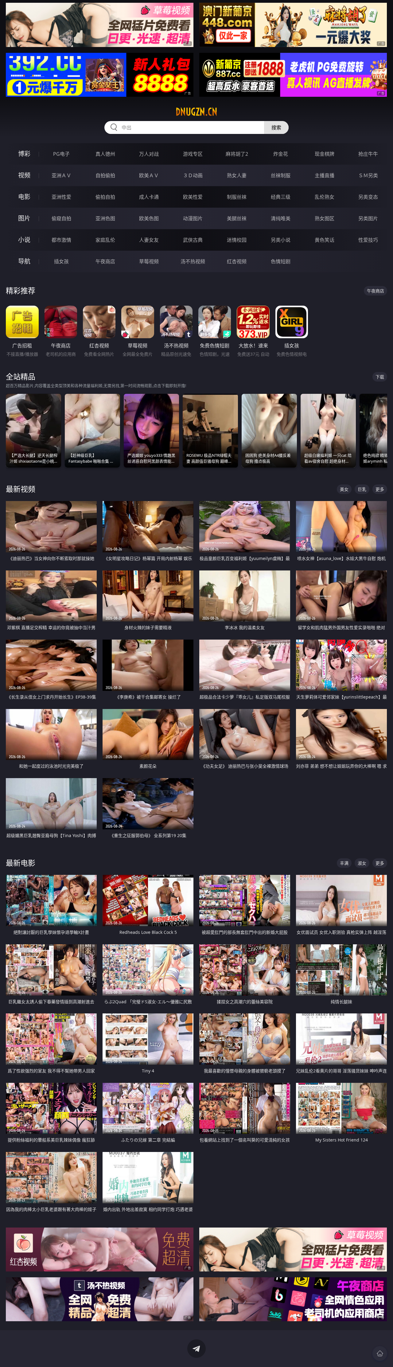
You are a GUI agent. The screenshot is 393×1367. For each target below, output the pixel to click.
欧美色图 (149, 218)
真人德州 (105, 154)
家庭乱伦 (105, 240)
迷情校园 (237, 240)
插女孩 (61, 261)
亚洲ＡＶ (61, 175)
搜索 (276, 127)
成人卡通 (149, 197)
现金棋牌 (324, 154)
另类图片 (368, 218)
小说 (24, 240)
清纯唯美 (280, 218)
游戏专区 (193, 154)
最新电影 (20, 863)
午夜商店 (105, 261)
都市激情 (61, 240)
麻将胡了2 (237, 154)
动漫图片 (193, 218)
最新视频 (20, 489)
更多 (379, 489)
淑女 (362, 863)
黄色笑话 (324, 240)
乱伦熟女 (324, 197)
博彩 (24, 154)
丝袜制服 (280, 175)
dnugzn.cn (196, 112)
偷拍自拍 (105, 197)
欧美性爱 (193, 197)
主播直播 (324, 175)
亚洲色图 (105, 218)
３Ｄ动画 (193, 175)
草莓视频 (149, 261)
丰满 (344, 863)
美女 (344, 489)
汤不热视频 (193, 261)
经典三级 (280, 197)
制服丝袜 (237, 197)
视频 (24, 175)
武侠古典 (193, 240)
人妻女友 (149, 240)
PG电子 (61, 154)
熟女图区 (324, 218)
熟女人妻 (237, 175)
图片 (24, 218)
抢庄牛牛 (368, 154)
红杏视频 (237, 261)
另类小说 (280, 240)
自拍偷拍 (105, 175)
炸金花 (280, 154)
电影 (24, 197)
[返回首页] (379, 1353)
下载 (379, 377)
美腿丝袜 (237, 218)
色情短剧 (280, 261)
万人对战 (149, 154)
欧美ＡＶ (149, 175)
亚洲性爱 (61, 197)
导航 (24, 261)
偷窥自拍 (61, 218)
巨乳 (362, 489)
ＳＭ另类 (368, 175)
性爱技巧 (368, 240)
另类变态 (368, 197)
